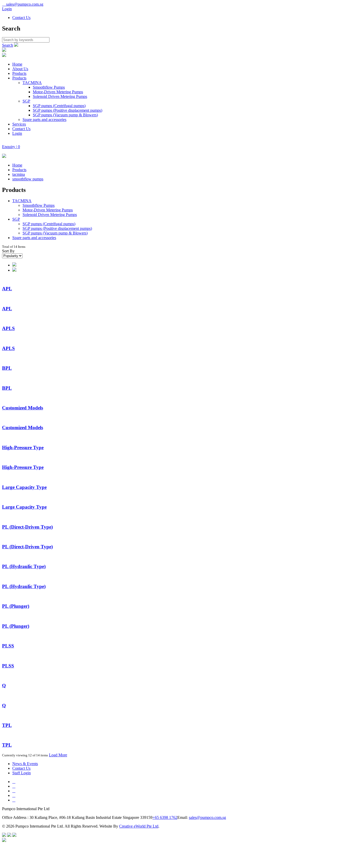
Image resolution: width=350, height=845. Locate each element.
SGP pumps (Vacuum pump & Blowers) (65, 115)
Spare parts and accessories (44, 119)
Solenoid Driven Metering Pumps (60, 96)
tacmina (18, 174)
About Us (20, 69)
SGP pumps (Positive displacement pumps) (67, 110)
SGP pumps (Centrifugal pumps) (59, 106)
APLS (8, 328)
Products (19, 73)
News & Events (25, 763)
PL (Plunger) (15, 606)
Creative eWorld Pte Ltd (138, 826)
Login (7, 9)
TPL (7, 725)
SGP (26, 101)
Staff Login (21, 773)
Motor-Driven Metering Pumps (58, 92)
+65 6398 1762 (164, 817)
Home (17, 64)
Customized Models (22, 407)
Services (19, 124)
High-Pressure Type (23, 447)
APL (7, 288)
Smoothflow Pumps (49, 87)
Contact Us (21, 17)
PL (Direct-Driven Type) (27, 527)
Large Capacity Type (24, 487)
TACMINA (32, 82)
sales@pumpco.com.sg (22, 4)
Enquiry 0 (11, 147)
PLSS (8, 645)
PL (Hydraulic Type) (24, 566)
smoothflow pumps (27, 179)
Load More (58, 755)
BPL (7, 368)
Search (7, 45)
